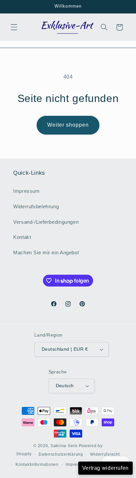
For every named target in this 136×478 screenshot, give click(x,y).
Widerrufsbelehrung (36, 206)
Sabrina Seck (64, 446)
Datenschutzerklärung (61, 454)
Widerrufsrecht (104, 454)
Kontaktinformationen (37, 464)
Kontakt (22, 237)
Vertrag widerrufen (105, 468)
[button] (13, 27)
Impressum (26, 191)
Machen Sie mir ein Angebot (46, 252)
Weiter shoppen (68, 125)
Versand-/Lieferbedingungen (46, 222)
